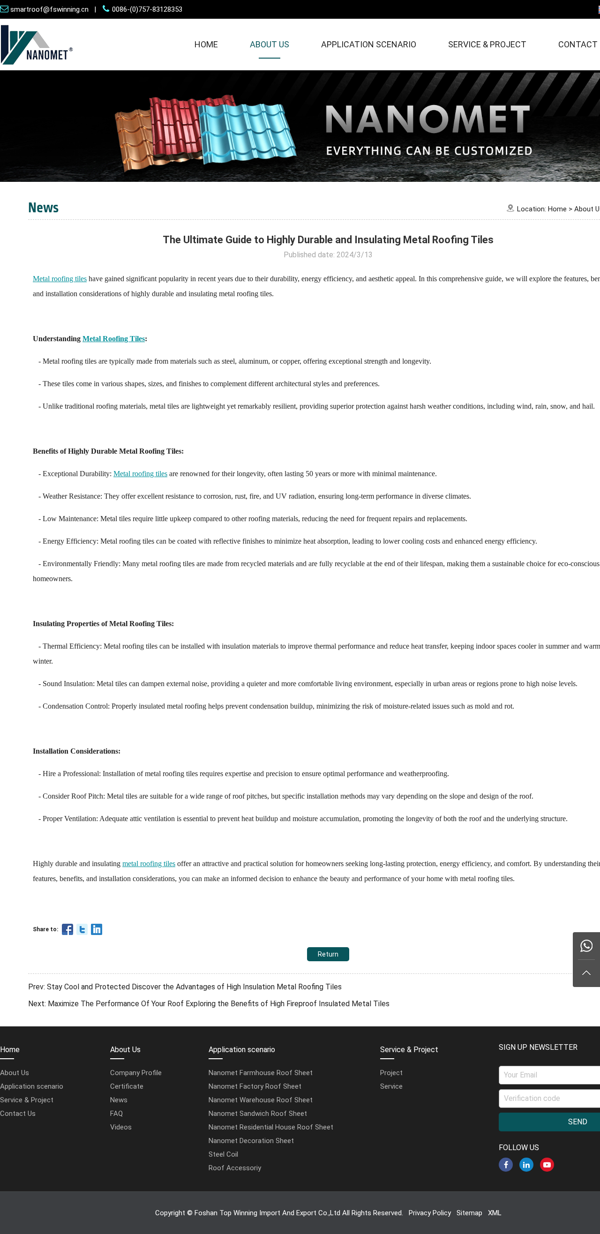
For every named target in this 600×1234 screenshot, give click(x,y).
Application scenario (368, 44)
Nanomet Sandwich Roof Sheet (258, 1113)
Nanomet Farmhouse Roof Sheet (261, 1073)
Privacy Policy (430, 1213)
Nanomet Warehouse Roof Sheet (261, 1100)
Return (328, 954)
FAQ (116, 1113)
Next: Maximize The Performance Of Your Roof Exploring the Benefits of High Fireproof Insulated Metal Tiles (209, 1003)
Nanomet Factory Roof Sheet (255, 1086)
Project (391, 1073)
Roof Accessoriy (235, 1168)
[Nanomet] (37, 67)
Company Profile (136, 1073)
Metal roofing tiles (140, 474)
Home (206, 44)
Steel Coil (223, 1154)
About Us (269, 44)
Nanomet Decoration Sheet (251, 1141)
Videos (121, 1127)
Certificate (126, 1086)
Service (391, 1086)
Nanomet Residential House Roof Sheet (271, 1127)
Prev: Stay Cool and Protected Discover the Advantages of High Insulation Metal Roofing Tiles (185, 986)
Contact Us (18, 1113)
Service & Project (487, 44)
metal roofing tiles (148, 864)
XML (495, 1213)
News (119, 1100)
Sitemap (469, 1213)
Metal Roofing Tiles (113, 339)
